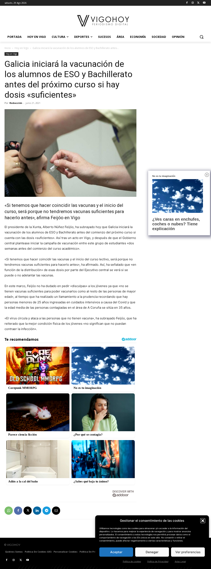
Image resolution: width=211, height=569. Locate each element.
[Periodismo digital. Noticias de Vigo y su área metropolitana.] (103, 21)
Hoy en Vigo (22, 48)
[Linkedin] (37, 510)
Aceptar (116, 552)
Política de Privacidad (157, 561)
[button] (203, 521)
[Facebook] (187, 3)
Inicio (8, 48)
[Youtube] (204, 3)
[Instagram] (192, 3)
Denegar (152, 552)
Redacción (15, 102)
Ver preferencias (187, 552)
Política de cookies (132, 561)
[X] (198, 3)
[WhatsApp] (9, 510)
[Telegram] (46, 510)
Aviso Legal (180, 561)
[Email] (56, 510)
